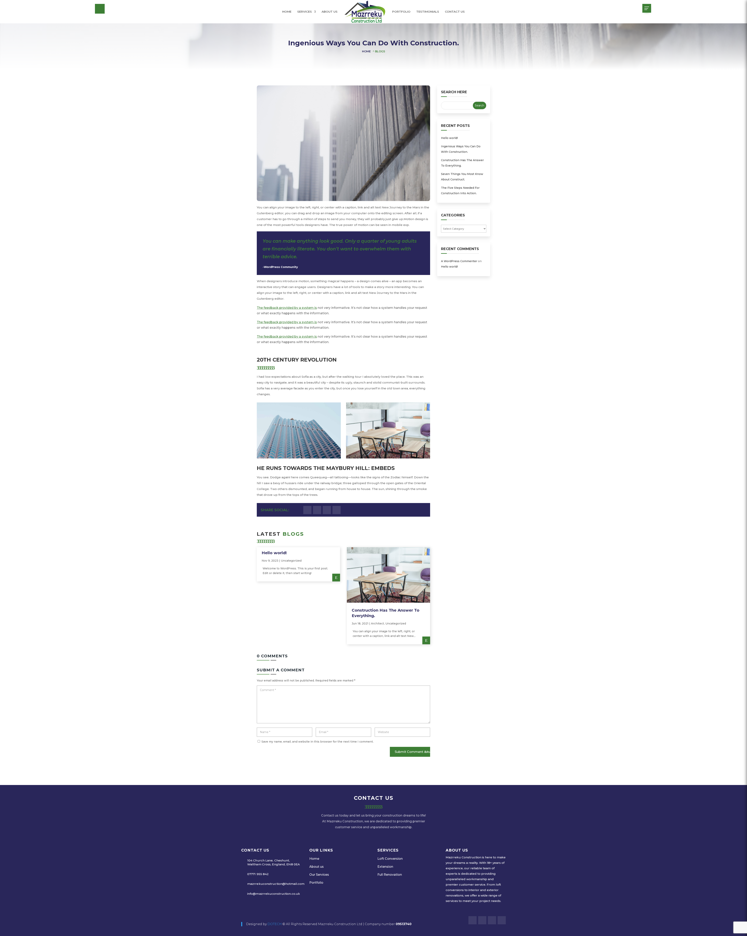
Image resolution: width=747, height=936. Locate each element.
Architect (377, 623)
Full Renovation (389, 874)
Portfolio (401, 11)
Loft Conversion (390, 858)
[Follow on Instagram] (327, 510)
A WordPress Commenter (459, 261)
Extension (385, 866)
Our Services (319, 874)
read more (336, 577)
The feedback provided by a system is (287, 308)
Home (286, 11)
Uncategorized (291, 560)
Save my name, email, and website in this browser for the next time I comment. (317, 741)
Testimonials (427, 11)
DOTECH (274, 924)
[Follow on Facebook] (307, 510)
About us (330, 11)
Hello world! (274, 553)
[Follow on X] (317, 510)
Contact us (455, 11)
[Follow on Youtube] (336, 510)
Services (304, 11)
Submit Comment (409, 752)
